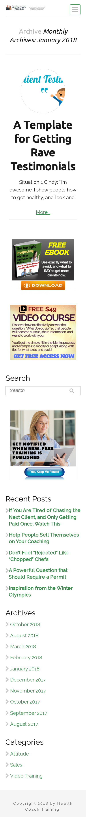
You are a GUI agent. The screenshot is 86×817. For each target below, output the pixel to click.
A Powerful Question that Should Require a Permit (38, 573)
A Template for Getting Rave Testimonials (43, 145)
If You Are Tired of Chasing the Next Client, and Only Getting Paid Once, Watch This (44, 517)
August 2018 (24, 635)
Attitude (19, 754)
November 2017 (28, 691)
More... (43, 212)
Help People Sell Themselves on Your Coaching (44, 538)
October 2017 (25, 702)
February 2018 (26, 657)
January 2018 (24, 669)
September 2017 (28, 713)
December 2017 (28, 680)
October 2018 (25, 624)
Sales (16, 765)
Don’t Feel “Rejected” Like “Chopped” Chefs (39, 556)
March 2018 (23, 646)
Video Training (26, 776)
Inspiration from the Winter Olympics (41, 591)
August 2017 (24, 724)
